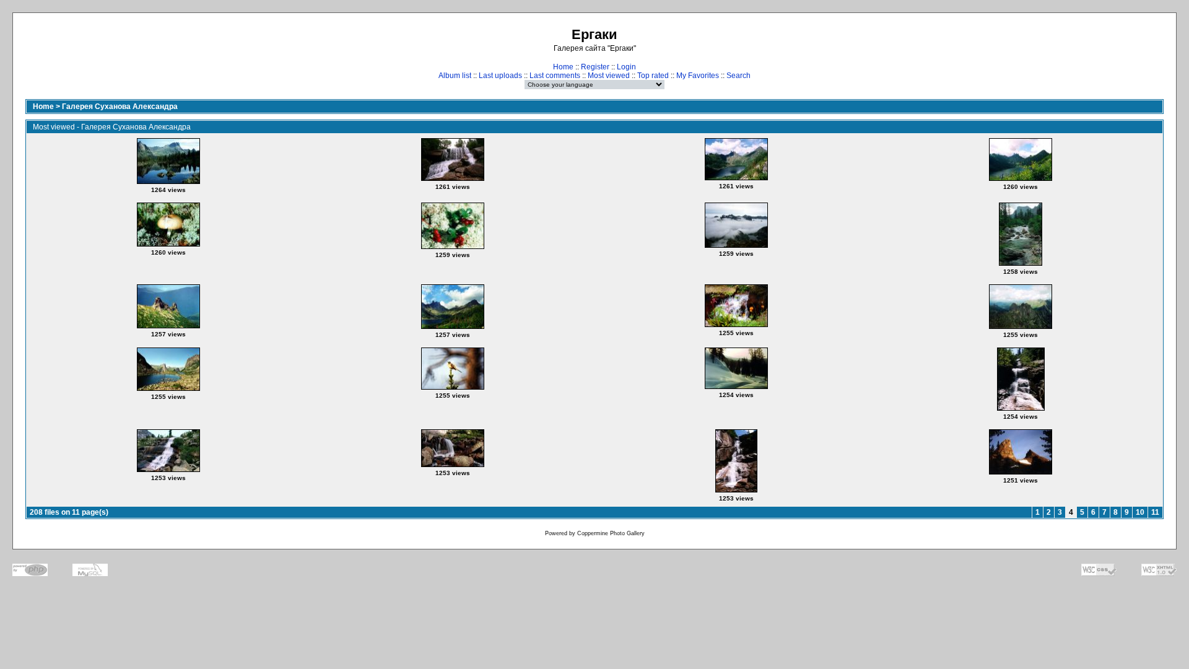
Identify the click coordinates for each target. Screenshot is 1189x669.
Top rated (653, 75)
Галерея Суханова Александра (120, 106)
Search (738, 75)
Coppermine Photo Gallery (611, 533)
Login (626, 67)
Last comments (554, 75)
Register (595, 67)
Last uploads (500, 75)
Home (563, 67)
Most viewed (609, 75)
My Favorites (697, 75)
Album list (454, 75)
